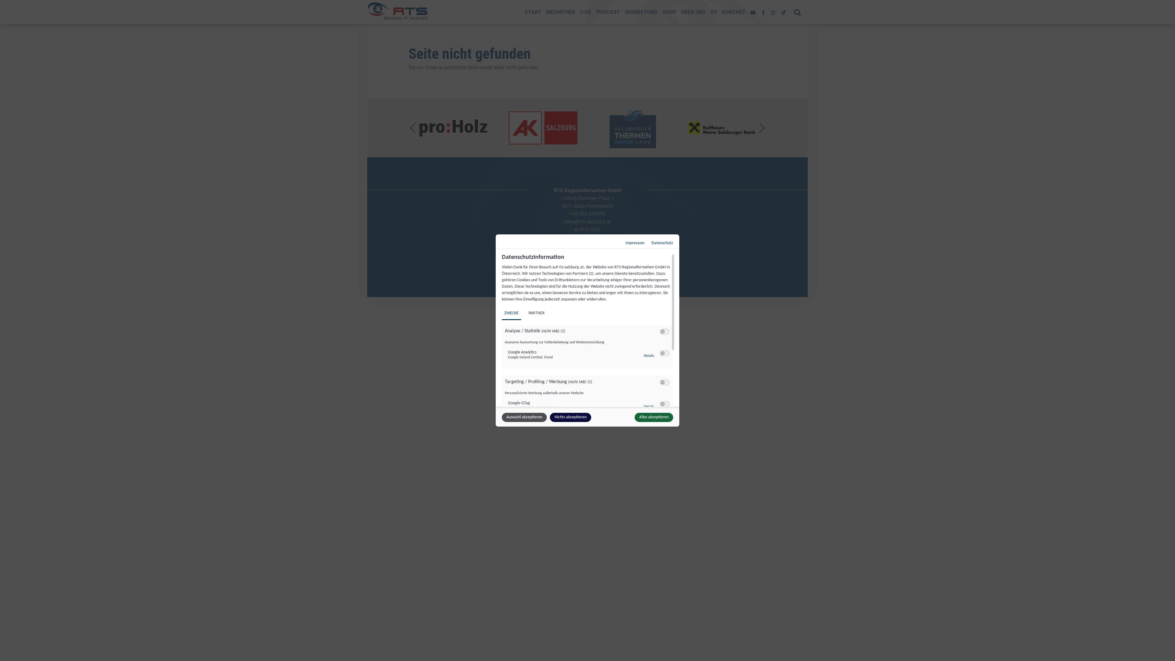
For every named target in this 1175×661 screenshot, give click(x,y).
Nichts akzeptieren (570, 417)
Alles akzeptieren (654, 417)
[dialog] (587, 330)
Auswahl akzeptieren (524, 417)
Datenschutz (662, 243)
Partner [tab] (536, 313)
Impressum (634, 243)
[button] (663, 332)
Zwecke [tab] (511, 313)
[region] (588, 330)
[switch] (664, 331)
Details (649, 356)
